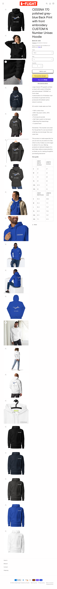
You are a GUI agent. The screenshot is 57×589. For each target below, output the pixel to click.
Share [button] (35, 224)
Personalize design (40, 76)
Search (5, 560)
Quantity (34, 63)
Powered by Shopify (25, 582)
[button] (3, 3)
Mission (6, 563)
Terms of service (49, 582)
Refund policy (34, 582)
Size (33, 56)
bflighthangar (17, 582)
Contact (6, 567)
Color (33, 49)
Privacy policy (41, 582)
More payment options (43, 83)
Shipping (34, 42)
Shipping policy (49, 584)
